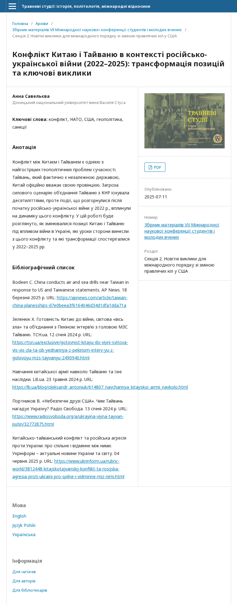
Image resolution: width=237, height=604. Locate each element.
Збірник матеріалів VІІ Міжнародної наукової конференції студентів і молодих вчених (97, 29)
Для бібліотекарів (29, 590)
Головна (20, 23)
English (19, 516)
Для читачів (24, 571)
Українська (23, 534)
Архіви (41, 23)
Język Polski (23, 525)
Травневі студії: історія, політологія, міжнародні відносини (86, 6)
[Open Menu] (12, 6)
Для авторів (23, 581)
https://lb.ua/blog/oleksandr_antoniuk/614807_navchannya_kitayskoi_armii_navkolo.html (100, 387)
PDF (157, 167)
